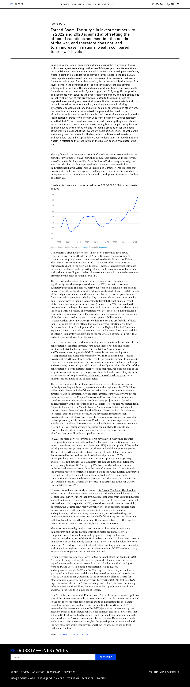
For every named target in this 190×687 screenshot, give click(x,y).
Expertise (108, 4)
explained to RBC (60, 330)
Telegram (63, 635)
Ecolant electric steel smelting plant (106, 375)
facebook (88, 678)
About (14, 672)
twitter (101, 678)
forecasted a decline (127, 174)
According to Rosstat (95, 301)
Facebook (73, 635)
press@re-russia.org (51, 678)
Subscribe (106, 657)
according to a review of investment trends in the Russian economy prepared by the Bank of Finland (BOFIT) (95, 274)
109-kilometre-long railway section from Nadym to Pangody (95, 405)
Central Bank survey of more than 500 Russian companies (82, 497)
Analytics (78, 4)
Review (65, 4)
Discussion (93, 4)
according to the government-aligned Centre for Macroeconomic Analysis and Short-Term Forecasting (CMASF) (91, 578)
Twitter (84, 635)
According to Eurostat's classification (83, 545)
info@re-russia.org (23, 678)
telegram (73, 678)
